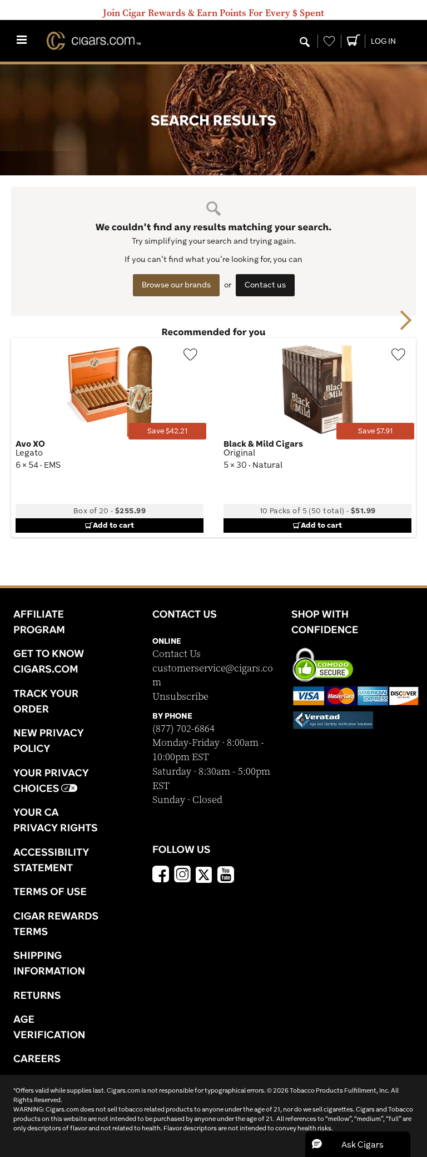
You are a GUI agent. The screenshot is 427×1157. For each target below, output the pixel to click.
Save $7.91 (375, 431)
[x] (204, 874)
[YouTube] (225, 875)
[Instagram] (182, 875)
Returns (37, 995)
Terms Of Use (50, 891)
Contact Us (176, 654)
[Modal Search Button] (305, 43)
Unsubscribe (180, 696)
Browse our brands (176, 285)
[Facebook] (160, 875)
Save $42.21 (167, 431)
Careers (37, 1058)
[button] (357, 1144)
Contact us (265, 285)
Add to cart (113, 525)
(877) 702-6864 (183, 729)
